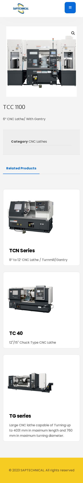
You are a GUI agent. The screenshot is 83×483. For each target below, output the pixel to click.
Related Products (21, 168)
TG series (20, 416)
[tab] (21, 168)
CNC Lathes (38, 141)
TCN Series (22, 251)
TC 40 (16, 333)
